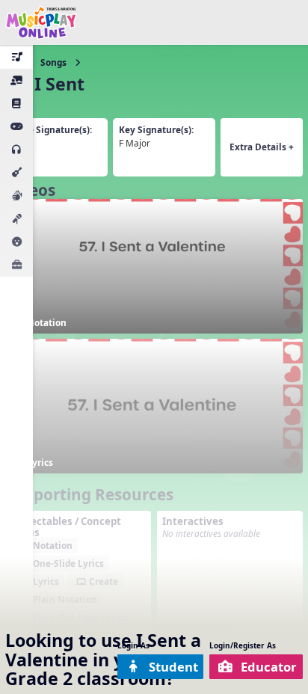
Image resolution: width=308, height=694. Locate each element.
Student (173, 666)
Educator (269, 666)
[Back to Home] (41, 22)
